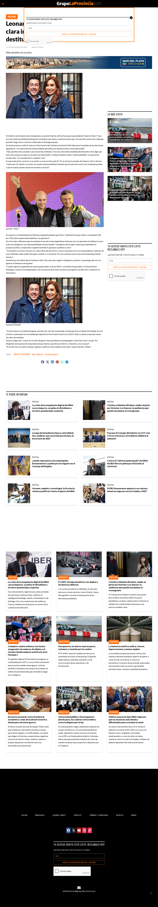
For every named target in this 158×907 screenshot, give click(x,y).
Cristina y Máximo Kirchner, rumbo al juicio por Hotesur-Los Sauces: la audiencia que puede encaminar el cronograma (128, 408)
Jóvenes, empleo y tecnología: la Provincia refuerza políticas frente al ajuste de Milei (53, 490)
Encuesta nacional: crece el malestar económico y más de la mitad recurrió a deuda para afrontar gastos (27, 720)
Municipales (40, 815)
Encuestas (13, 712)
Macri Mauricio (37, 354)
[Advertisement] (56, 124)
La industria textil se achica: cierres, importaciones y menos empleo (127, 647)
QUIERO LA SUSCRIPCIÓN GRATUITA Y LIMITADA (130, 267)
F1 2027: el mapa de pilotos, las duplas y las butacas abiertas (78, 583)
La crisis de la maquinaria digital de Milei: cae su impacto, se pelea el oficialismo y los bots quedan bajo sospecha (52, 408)
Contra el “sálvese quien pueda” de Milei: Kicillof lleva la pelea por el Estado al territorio (127, 463)
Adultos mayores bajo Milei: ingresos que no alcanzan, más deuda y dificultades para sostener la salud (127, 720)
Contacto (77, 815)
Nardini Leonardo (51, 354)
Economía (114, 642)
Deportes (63, 577)
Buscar (24, 815)
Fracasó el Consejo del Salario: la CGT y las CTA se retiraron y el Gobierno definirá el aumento (128, 436)
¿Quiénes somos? (59, 815)
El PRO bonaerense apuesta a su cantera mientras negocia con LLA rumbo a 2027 (127, 490)
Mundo (133, 815)
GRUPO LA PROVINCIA (22, 354)
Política (12, 16)
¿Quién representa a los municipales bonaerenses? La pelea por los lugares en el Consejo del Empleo (53, 463)
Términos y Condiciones (98, 815)
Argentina (64, 642)
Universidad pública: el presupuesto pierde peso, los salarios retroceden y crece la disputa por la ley (77, 720)
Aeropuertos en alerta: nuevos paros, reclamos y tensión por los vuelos (77, 647)
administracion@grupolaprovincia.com (79, 891)
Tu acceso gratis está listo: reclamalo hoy (124, 247)
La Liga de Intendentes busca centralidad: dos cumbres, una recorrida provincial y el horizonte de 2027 (53, 436)
